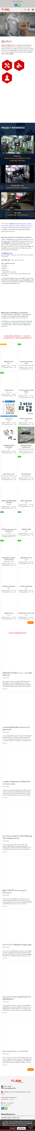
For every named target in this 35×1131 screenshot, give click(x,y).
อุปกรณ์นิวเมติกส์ (5, 255)
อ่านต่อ (11, 53)
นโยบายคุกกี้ (23, 1125)
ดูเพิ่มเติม (30, 622)
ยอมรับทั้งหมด (21, 1128)
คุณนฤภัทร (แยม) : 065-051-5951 (10, 1117)
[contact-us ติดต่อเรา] (7, 77)
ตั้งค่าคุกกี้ (12, 1128)
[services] (7, 65)
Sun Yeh (7, 263)
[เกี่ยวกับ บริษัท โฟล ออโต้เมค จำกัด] (19, 65)
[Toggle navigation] (33, 10)
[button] (24, 10)
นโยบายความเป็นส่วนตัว (12, 1125)
